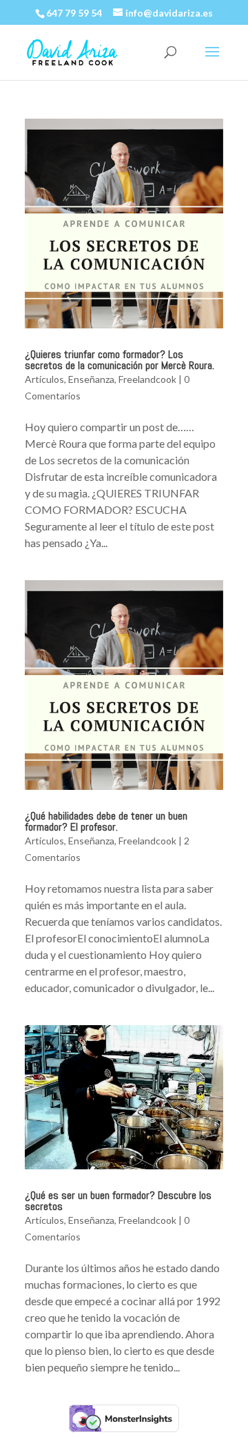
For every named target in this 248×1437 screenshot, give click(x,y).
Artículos (44, 379)
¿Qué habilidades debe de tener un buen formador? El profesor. (106, 821)
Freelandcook (147, 379)
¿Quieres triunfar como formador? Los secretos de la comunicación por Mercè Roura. (119, 360)
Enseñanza (91, 379)
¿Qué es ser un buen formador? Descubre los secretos (118, 1200)
